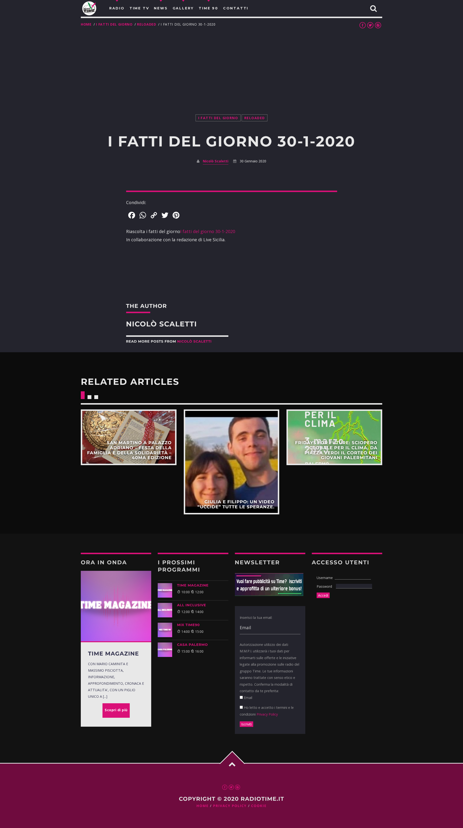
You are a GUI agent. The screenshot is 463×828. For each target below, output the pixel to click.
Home (86, 24)
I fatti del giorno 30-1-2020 (207, 231)
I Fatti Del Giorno (114, 24)
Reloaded (146, 24)
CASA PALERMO (192, 644)
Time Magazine (193, 585)
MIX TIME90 (188, 625)
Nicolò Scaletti (215, 161)
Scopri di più (129, 437)
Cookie (258, 806)
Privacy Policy (267, 714)
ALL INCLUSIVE (191, 605)
